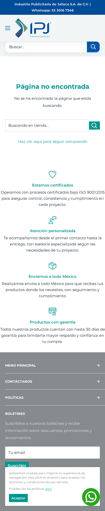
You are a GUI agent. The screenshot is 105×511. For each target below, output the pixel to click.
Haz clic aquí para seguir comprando (52, 141)
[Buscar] (93, 47)
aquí (48, 489)
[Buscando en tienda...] (94, 125)
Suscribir (17, 465)
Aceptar (18, 498)
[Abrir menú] (7, 28)
